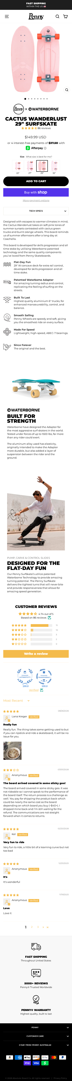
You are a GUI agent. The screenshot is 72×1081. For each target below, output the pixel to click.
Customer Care (35, 1036)
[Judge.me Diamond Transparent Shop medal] (44, 676)
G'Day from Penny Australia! (35, 1045)
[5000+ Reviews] (36, 973)
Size (36, 156)
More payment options (36, 200)
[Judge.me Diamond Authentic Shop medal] (25, 676)
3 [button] (38, 926)
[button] (30, 128)
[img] (11, 711)
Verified (34, 690)
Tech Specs (36, 211)
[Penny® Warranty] (36, 1000)
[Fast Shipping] (36, 947)
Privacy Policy (60, 1078)
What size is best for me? (39, 156)
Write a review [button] (36, 654)
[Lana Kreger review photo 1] (12, 750)
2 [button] (31, 926)
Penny (35, 1027)
